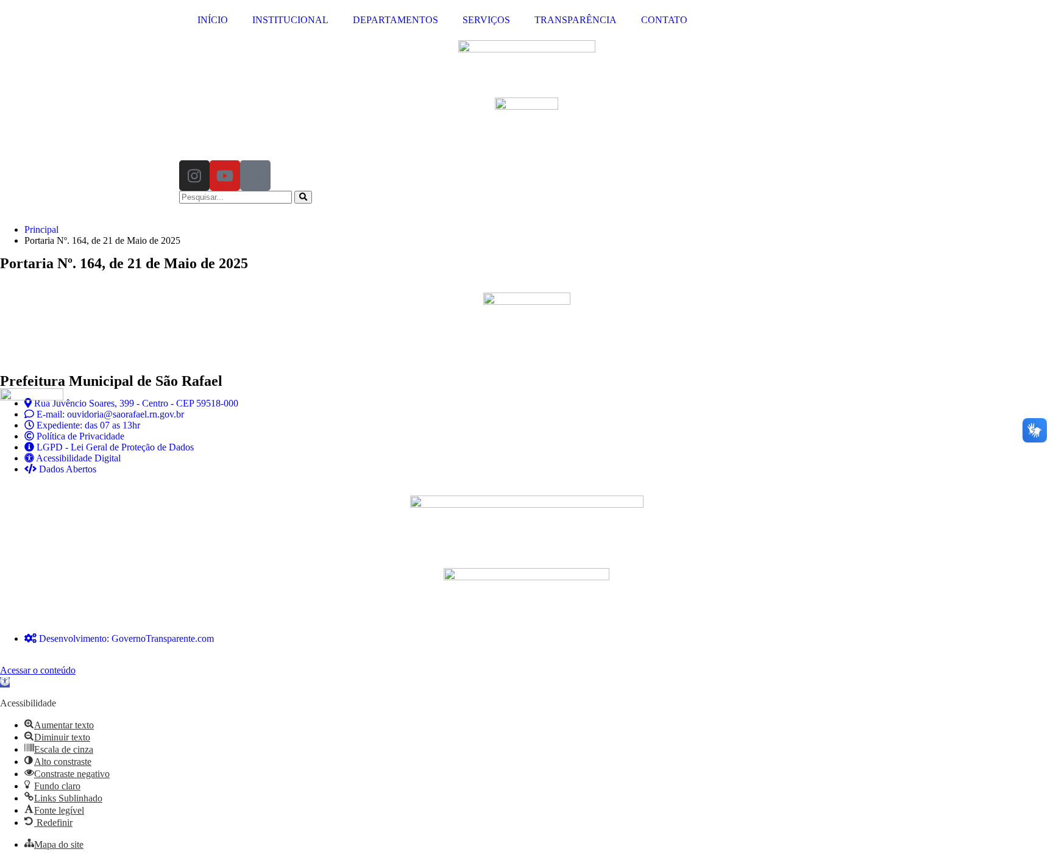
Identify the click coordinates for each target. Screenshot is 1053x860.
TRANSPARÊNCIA (575, 20)
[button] (5, 682)
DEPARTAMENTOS (395, 20)
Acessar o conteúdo (38, 670)
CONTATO (664, 20)
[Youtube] (225, 175)
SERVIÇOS (486, 20)
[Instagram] (194, 175)
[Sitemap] (255, 175)
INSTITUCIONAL (290, 20)
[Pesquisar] (303, 197)
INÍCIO (212, 20)
